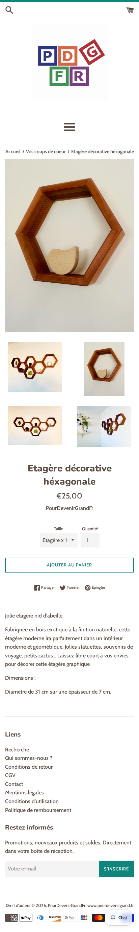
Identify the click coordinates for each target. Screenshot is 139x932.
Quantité (90, 528)
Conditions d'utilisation (32, 801)
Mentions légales (24, 792)
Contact (14, 784)
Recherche (17, 749)
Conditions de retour (29, 767)
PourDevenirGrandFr (66, 905)
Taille (58, 528)
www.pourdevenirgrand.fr (110, 905)
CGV (10, 775)
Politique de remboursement (38, 810)
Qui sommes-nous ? (28, 758)
